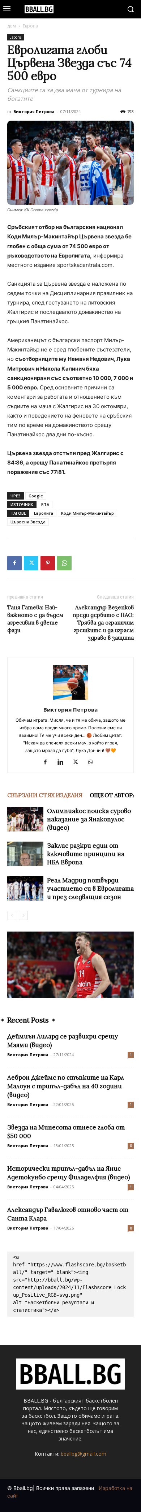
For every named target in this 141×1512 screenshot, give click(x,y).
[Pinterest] (47, 563)
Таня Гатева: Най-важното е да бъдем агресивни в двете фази (35, 619)
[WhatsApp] (64, 563)
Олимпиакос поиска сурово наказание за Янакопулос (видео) (89, 819)
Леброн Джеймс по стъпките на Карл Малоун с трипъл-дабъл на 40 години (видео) (65, 1086)
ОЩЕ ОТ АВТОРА (113, 795)
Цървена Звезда (28, 521)
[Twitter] (31, 563)
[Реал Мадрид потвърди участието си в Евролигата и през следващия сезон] (25, 888)
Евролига (43, 513)
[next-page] (23, 915)
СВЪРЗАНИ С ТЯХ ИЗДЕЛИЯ (44, 795)
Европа (30, 26)
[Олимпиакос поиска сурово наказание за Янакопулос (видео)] (25, 819)
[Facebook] (14, 563)
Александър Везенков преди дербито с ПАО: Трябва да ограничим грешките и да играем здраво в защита (103, 622)
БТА (45, 504)
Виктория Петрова (34, 111)
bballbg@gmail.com (83, 1453)
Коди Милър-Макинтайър (87, 513)
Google (36, 495)
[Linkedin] (63, 762)
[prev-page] (11, 915)
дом (11, 26)
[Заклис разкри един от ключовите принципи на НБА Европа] (25, 854)
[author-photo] (70, 699)
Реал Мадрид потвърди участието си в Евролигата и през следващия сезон (90, 888)
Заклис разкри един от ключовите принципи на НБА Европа (85, 854)
